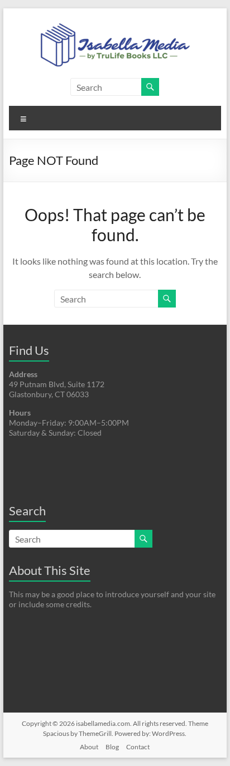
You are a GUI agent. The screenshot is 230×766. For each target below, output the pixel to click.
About (89, 747)
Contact (138, 747)
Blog (112, 747)
